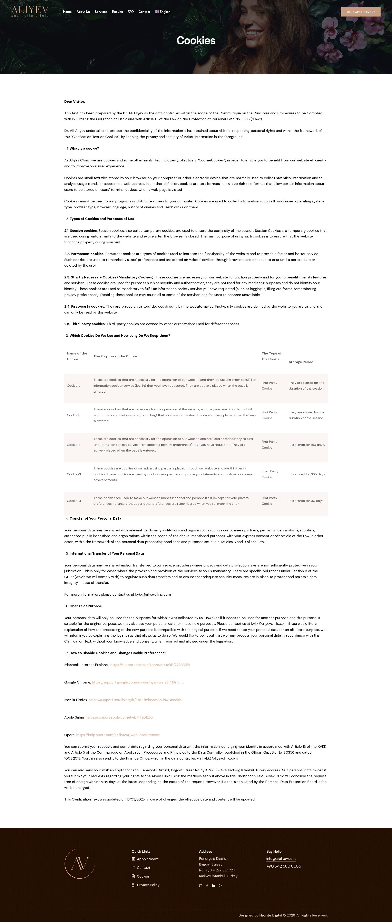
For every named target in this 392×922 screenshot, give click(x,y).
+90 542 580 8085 (283, 866)
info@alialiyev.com (281, 858)
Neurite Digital (270, 915)
